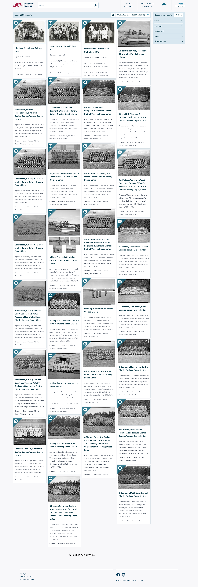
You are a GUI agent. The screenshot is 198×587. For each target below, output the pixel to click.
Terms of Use (26, 576)
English (180, 6)
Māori (180, 4)
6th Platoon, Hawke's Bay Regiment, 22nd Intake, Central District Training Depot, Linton (132, 432)
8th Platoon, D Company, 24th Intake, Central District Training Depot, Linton (98, 176)
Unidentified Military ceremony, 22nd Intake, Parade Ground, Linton (133, 53)
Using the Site (27, 579)
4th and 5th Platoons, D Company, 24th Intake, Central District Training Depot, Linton (132, 117)
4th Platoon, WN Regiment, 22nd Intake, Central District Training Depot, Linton (98, 374)
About (23, 574)
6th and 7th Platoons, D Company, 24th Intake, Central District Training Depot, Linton (97, 110)
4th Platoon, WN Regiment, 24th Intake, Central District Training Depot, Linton (29, 181)
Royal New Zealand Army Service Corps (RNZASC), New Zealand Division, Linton (64, 176)
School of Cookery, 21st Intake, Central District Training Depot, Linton (29, 451)
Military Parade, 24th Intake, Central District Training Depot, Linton (64, 260)
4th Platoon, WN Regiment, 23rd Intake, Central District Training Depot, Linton (29, 247)
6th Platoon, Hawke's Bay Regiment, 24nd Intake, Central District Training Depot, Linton (63, 110)
